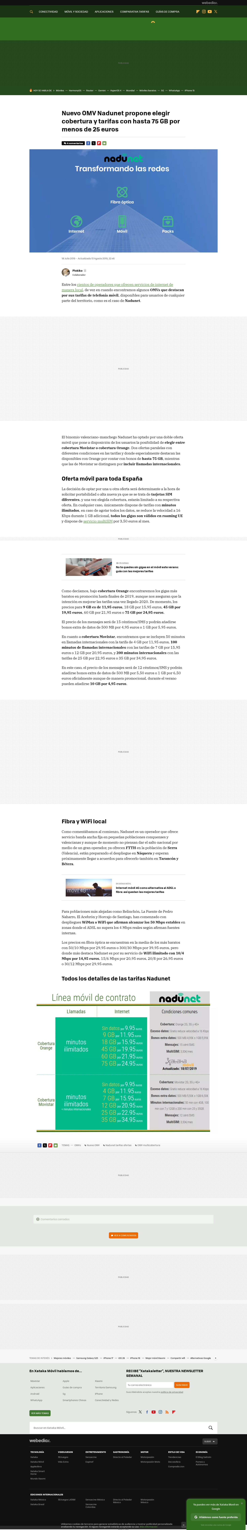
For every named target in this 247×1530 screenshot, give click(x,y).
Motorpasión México (147, 1501)
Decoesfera (174, 1461)
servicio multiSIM (98, 521)
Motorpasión (147, 1457)
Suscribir (182, 1384)
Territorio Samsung (105, 1387)
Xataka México (38, 1499)
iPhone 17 (109, 1358)
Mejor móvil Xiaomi (156, 1358)
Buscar (211, 1428)
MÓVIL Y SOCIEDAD (76, 11)
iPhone (99, 1393)
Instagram (204, 12)
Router (89, 90)
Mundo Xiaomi (37, 1478)
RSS (167, 1411)
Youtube (210, 12)
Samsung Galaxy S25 (87, 1358)
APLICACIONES (104, 11)
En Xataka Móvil (123, 883)
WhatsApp (174, 90)
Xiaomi (98, 1381)
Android (34, 1393)
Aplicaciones (37, 1387)
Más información (148, 1526)
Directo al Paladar (122, 1457)
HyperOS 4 (115, 90)
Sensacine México (95, 1499)
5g (64, 1393)
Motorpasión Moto (150, 1461)
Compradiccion (176, 1466)
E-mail (104, 143)
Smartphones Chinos (74, 1400)
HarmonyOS (75, 90)
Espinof (89, 1461)
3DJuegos (63, 1457)
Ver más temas (40, 1413)
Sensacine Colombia (91, 1505)
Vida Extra (63, 1461)
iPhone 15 (190, 90)
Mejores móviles (62, 1358)
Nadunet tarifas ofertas (119, 1145)
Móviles (60, 90)
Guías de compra (72, 1387)
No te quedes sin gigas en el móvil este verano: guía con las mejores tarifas (147, 569)
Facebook (88, 143)
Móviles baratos (147, 90)
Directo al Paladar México (122, 1501)
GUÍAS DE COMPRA (167, 11)
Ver (125, 1235)
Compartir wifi (178, 1358)
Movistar (35, 1381)
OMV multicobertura (148, 1145)
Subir (207, 1441)
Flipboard (198, 12)
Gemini (102, 90)
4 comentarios (75, 143)
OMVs (77, 1145)
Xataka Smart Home (37, 1472)
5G (162, 90)
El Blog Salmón (203, 1457)
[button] (79, 270)
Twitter (216, 12)
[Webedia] (210, 3)
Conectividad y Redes (107, 1400)
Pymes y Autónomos (202, 1463)
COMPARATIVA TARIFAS (134, 11)
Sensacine (91, 1457)
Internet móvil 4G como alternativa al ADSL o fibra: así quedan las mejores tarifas (146, 890)
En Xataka (124, 563)
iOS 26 (121, 1358)
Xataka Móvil (37, 1461)
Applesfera (36, 1466)
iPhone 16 (135, 1358)
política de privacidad (172, 1392)
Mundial (130, 90)
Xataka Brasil (37, 1504)
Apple (66, 1381)
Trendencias (174, 1457)
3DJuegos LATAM (66, 1499)
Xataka (34, 1457)
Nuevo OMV (93, 1145)
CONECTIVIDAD (48, 11)
